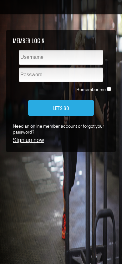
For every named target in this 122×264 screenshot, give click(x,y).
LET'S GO (61, 107)
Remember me (91, 90)
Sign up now (28, 140)
